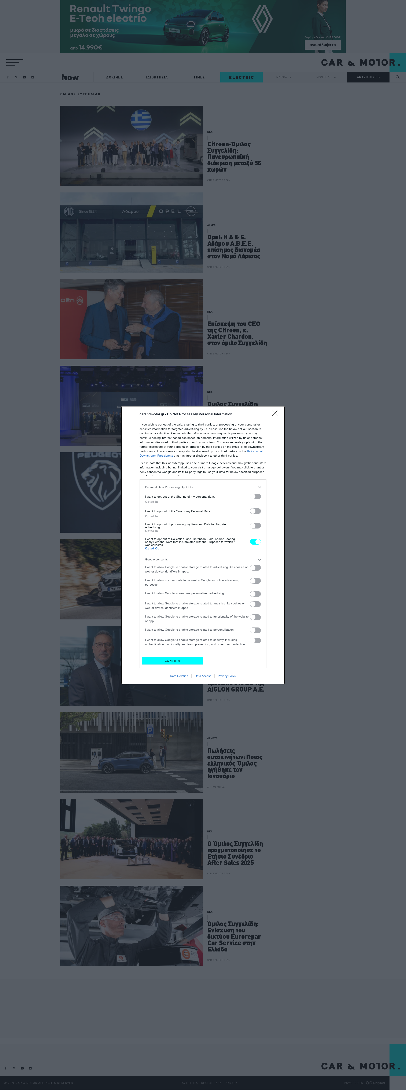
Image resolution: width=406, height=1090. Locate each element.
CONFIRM (172, 660)
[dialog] (203, 545)
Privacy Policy (227, 676)
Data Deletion (179, 676)
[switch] (255, 496)
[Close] (276, 414)
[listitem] (203, 487)
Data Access (203, 676)
